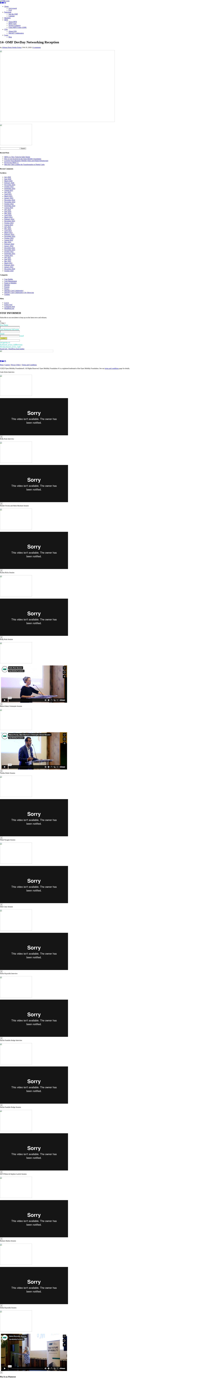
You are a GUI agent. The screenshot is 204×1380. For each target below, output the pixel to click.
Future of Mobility (10, 283)
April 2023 (8, 231)
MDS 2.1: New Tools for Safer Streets (17, 157)
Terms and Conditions (29, 365)
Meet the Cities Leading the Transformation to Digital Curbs (24, 164)
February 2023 (9, 234)
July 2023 (7, 227)
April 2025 (8, 194)
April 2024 (8, 215)
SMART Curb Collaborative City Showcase (19, 292)
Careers (7, 365)
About (6, 6)
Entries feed (8, 305)
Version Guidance (14, 25)
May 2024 (7, 213)
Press (2, 365)
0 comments (37, 47)
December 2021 (9, 248)
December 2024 (9, 200)
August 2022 (8, 240)
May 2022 (7, 242)
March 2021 (8, 263)
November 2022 (9, 236)
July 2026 (7, 177)
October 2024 (8, 204)
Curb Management (10, 281)
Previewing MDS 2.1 (11, 163)
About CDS (12, 31)
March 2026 (8, 181)
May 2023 (7, 229)
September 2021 (9, 253)
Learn (6, 35)
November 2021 (9, 250)
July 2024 (7, 209)
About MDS (12, 22)
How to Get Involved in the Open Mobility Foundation (22, 159)
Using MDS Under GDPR (17, 27)
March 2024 (8, 217)
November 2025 (9, 185)
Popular (6, 287)
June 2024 (7, 211)
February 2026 (9, 183)
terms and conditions (112, 368)
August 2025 (8, 190)
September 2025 (9, 188)
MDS (6, 20)
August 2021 (8, 255)
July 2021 (7, 257)
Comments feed (9, 306)
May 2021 (7, 261)
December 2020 (9, 269)
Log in (6, 303)
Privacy (6, 289)
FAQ (10, 10)
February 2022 (9, 244)
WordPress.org (9, 308)
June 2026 (7, 179)
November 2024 (9, 202)
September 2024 (9, 206)
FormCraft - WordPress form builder (12, 349)
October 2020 (8, 271)
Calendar (11, 16)
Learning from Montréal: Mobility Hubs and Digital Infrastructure (26, 161)
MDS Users (12, 24)
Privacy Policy (16, 365)
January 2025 (8, 198)
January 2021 (8, 267)
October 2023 (8, 223)
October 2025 (8, 187)
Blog (10, 37)
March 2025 (8, 196)
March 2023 (8, 232)
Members (7, 18)
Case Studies (8, 279)
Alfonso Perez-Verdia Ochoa (11, 47)
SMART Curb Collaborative (13, 291)
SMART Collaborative (16, 33)
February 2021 (9, 265)
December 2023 (9, 221)
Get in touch (12, 8)
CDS (6, 29)
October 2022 (8, 238)
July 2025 (7, 192)
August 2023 (8, 225)
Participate (7, 12)
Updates (7, 294)
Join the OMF (13, 14)
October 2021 (8, 252)
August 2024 (8, 208)
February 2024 (9, 219)
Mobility (7, 285)
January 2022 (8, 246)
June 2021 (7, 259)
